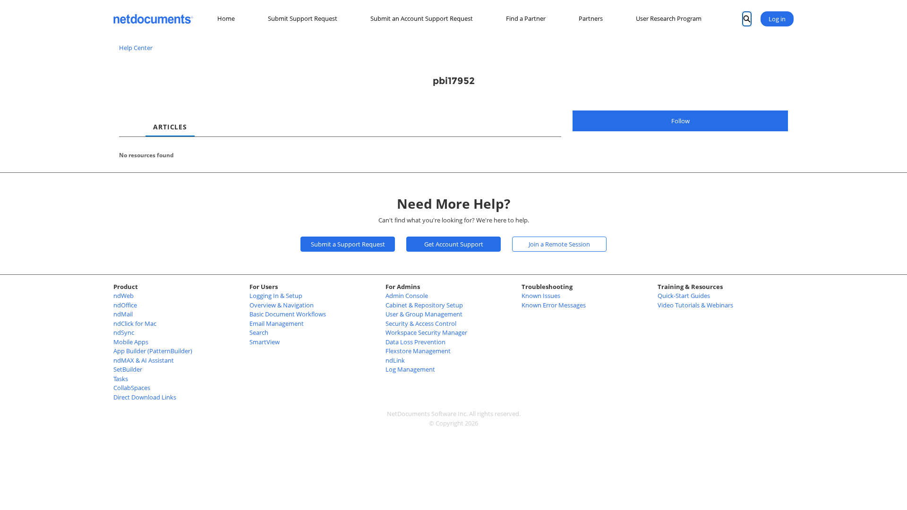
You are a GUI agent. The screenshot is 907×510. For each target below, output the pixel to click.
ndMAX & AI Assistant (143, 360)
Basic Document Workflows (287, 314)
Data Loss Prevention (415, 342)
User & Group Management (423, 314)
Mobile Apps (130, 342)
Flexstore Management (418, 351)
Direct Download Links (144, 397)
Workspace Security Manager (426, 332)
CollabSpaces (131, 387)
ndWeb (123, 295)
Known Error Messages (554, 305)
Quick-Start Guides (684, 295)
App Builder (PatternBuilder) (152, 351)
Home (226, 18)
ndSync (123, 332)
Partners (591, 18)
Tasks (120, 378)
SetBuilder (127, 369)
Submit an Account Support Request (421, 18)
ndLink (395, 360)
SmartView (264, 342)
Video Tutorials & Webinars (695, 305)
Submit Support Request (302, 18)
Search (258, 332)
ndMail (123, 314)
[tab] (126, 118)
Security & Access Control (420, 323)
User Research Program (669, 18)
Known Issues (541, 295)
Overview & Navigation (281, 305)
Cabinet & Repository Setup (424, 305)
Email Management (276, 323)
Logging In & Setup (275, 295)
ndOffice (125, 305)
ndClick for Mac (134, 323)
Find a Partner (526, 18)
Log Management (410, 369)
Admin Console (406, 295)
